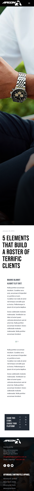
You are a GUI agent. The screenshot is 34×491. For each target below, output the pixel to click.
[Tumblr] (25, 422)
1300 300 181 (20, 459)
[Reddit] (20, 419)
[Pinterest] (20, 424)
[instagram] (8, 465)
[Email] (20, 427)
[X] (25, 417)
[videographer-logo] (12, 1)
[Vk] (25, 424)
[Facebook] (20, 417)
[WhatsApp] (19, 422)
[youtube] (12, 465)
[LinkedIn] (25, 419)
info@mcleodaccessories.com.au (15, 457)
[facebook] (4, 465)
